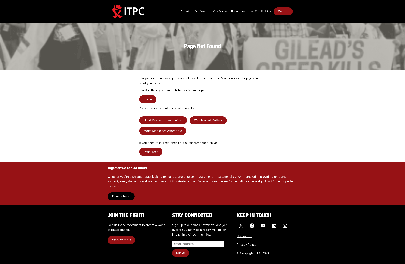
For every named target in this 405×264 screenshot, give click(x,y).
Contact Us (244, 236)
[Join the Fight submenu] (270, 11)
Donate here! (121, 196)
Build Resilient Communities (163, 120)
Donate (283, 11)
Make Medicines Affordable (163, 130)
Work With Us (121, 240)
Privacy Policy (246, 244)
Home (148, 99)
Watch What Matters (208, 120)
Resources (151, 151)
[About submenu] (191, 11)
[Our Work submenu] (209, 11)
